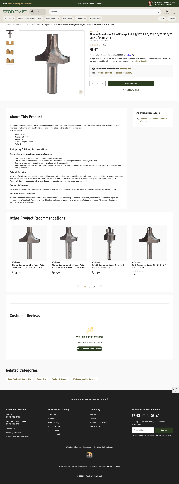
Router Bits (35, 25)
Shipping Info (125, 69)
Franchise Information (98, 423)
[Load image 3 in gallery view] (10, 52)
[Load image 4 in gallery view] (10, 61)
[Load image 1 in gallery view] (10, 34)
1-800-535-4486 (13, 424)
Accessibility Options (98, 466)
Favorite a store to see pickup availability (114, 73)
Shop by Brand (54, 434)
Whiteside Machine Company (84, 379)
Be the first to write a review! (89, 349)
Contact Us (10, 429)
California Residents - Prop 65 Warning (153, 120)
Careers (93, 419)
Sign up (164, 430)
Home (8, 25)
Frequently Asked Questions (17, 436)
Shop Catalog (53, 430)
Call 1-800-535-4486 (163, 4)
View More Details (139, 61)
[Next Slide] (101, 286)
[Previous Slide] (78, 286)
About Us (93, 415)
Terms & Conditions (80, 466)
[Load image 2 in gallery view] (10, 43)
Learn (162, 19)
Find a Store (95, 426)
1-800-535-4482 (13, 417)
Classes (172, 19)
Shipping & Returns (14, 432)
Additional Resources (148, 112)
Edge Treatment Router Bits (19, 379)
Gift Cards (52, 415)
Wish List (51, 419)
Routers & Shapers (20, 25)
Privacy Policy (165, 435)
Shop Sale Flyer (54, 426)
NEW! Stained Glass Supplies (90, 3)
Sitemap (116, 466)
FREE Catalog (53, 423)
